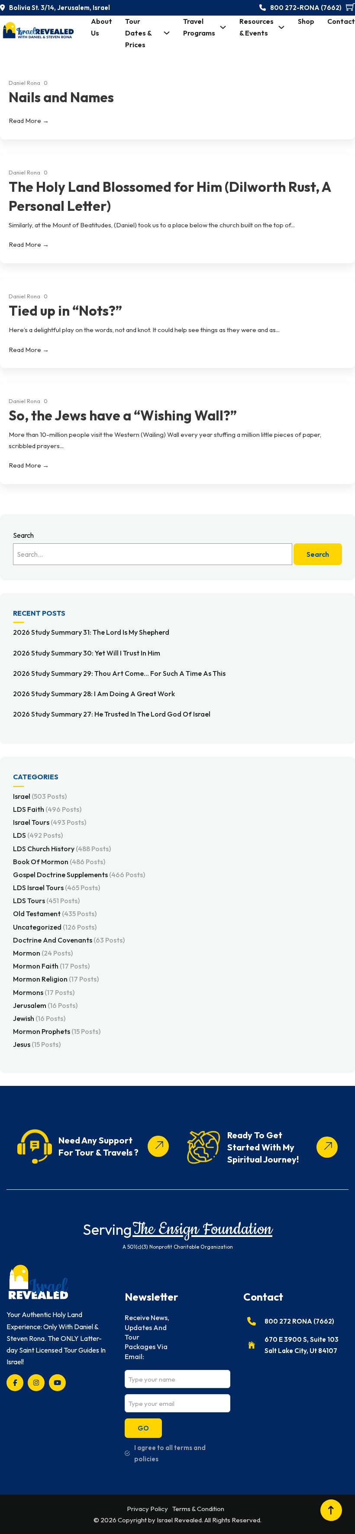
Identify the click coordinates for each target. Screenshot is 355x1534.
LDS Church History (62, 848)
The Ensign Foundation (202, 1229)
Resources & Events (256, 27)
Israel (40, 796)
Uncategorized (55, 927)
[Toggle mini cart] (350, 6)
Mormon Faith (51, 966)
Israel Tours (49, 822)
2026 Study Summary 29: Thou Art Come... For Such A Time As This (119, 673)
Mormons (43, 992)
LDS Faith (47, 809)
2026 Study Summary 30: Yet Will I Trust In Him (86, 653)
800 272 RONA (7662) (299, 1321)
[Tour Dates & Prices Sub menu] (166, 32)
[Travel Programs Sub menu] (222, 27)
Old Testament (55, 913)
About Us (101, 27)
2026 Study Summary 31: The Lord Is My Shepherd (91, 632)
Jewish (39, 1018)
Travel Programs (199, 27)
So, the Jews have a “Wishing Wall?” (123, 415)
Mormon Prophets (56, 1031)
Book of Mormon (59, 861)
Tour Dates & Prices (138, 33)
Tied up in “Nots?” (65, 310)
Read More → (29, 120)
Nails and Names (61, 97)
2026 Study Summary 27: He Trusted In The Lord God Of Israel (111, 714)
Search (23, 535)
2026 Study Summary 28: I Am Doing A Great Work (94, 693)
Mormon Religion (56, 979)
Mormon (43, 953)
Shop (306, 21)
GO (143, 1428)
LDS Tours (46, 900)
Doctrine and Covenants (69, 940)
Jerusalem (45, 1005)
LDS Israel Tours (56, 887)
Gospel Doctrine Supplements (79, 874)
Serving (107, 1229)
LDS (38, 835)
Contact (341, 21)
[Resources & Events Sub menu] (281, 27)
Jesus (37, 1044)
